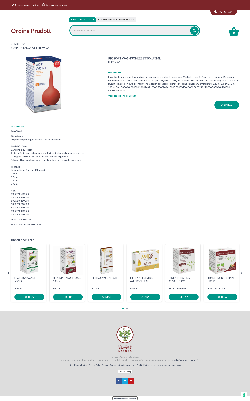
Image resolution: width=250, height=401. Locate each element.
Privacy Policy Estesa (98, 365)
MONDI (15, 48)
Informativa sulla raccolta (125, 398)
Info (70, 365)
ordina (226, 105)
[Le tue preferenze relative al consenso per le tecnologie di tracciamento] (244, 395)
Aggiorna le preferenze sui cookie (166, 365)
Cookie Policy (143, 365)
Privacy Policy (80, 365)
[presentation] (9, 273)
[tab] (116, 19)
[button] (123, 308)
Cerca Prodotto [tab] (82, 19)
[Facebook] (119, 381)
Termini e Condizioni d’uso (122, 365)
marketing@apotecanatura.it (185, 360)
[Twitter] (125, 381)
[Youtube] (131, 381)
